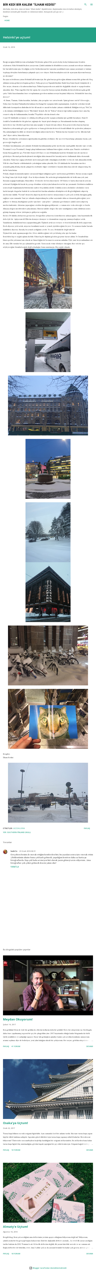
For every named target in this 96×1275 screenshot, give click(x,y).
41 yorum (15, 1046)
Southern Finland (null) (19, 832)
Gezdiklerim (19, 828)
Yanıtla (14, 866)
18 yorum (15, 1253)
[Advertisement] (48, 922)
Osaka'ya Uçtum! (15, 1123)
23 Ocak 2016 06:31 (27, 851)
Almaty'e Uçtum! (15, 1226)
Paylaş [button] (87, 828)
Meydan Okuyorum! (17, 1019)
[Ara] (85, 4)
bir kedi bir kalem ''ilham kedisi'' (29, 4)
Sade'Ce (13, 851)
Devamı (89, 1046)
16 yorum (15, 1150)
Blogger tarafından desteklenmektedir (49, 1268)
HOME (7, 20)
